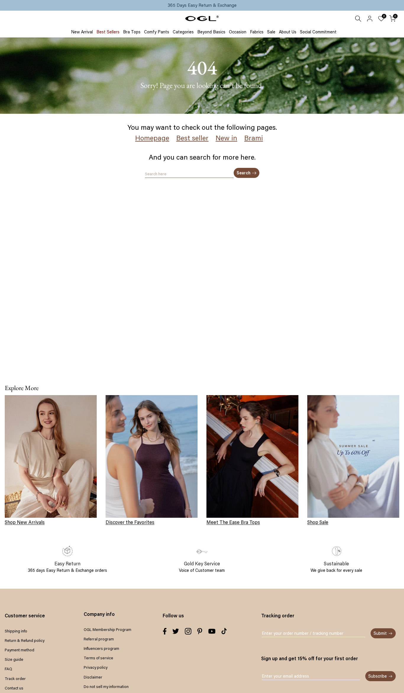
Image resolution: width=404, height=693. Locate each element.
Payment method (19, 650)
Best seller (192, 137)
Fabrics (257, 32)
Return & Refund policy (24, 640)
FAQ (8, 668)
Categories (183, 32)
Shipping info (16, 631)
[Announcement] (202, 5)
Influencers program (101, 648)
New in (226, 137)
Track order (15, 678)
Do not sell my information (106, 686)
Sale (271, 32)
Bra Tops (131, 32)
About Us (287, 32)
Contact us (14, 688)
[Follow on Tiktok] (224, 631)
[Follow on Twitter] (175, 631)
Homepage (152, 137)
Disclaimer (93, 677)
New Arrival (82, 32)
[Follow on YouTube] (212, 631)
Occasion (237, 32)
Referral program (99, 639)
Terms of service (98, 657)
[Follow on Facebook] (165, 631)
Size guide (14, 659)
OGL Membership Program (107, 629)
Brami (253, 137)
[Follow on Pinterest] (199, 631)
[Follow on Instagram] (188, 631)
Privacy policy (95, 667)
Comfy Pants (156, 32)
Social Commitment (318, 32)
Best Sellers (107, 32)
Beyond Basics (211, 32)
